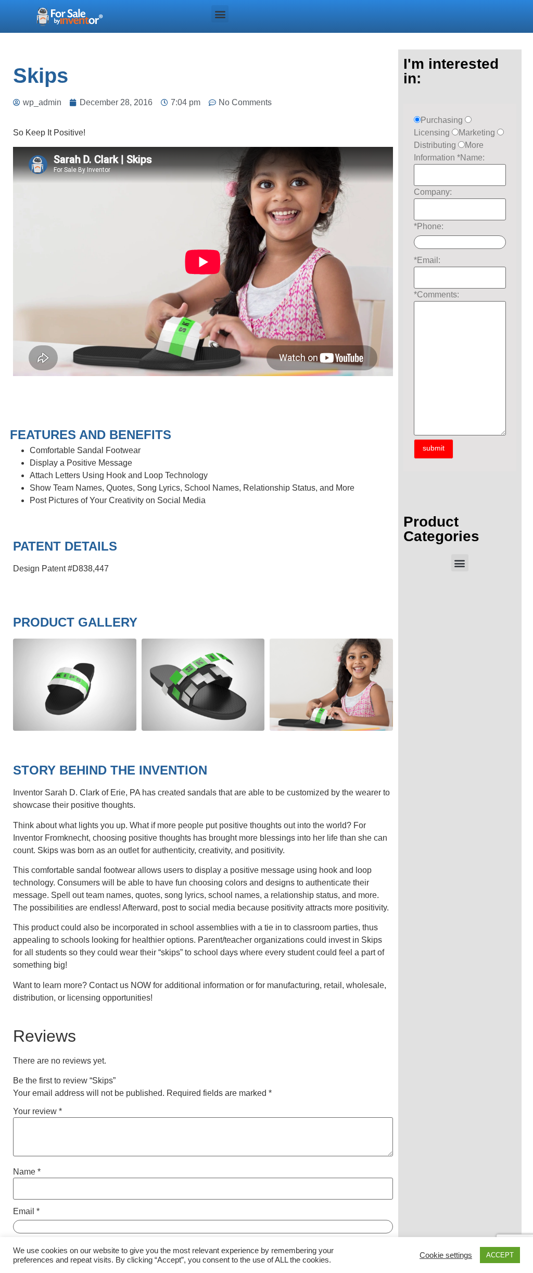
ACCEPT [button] (500, 1255)
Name (27, 1172)
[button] (220, 13)
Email (26, 1211)
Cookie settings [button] (446, 1255)
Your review (37, 1111)
